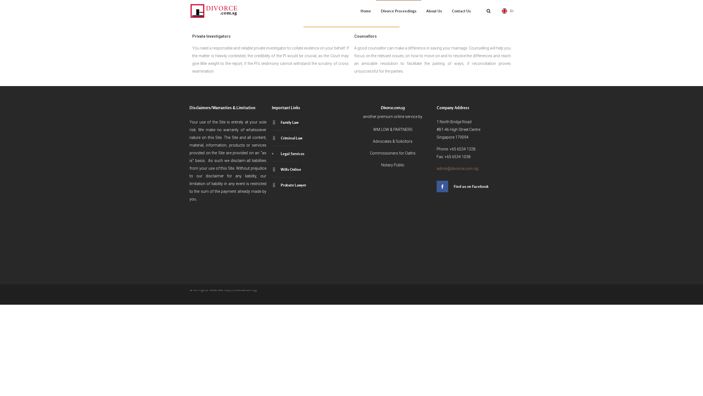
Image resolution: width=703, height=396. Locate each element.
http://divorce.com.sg (240, 290)
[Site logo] (214, 11)
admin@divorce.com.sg (457, 168)
